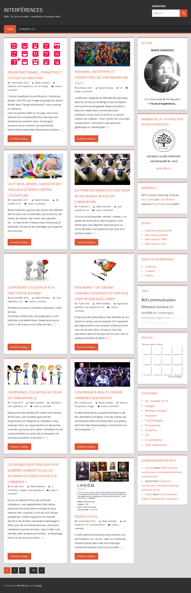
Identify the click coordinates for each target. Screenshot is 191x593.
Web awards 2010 (155, 243)
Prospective (80, 406)
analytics (151, 430)
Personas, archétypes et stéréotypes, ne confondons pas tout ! (101, 77)
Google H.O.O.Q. (86, 516)
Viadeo (149, 275)
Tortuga (37, 585)
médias (167, 317)
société (146, 312)
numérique (147, 317)
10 (33, 570)
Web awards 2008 (155, 239)
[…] (61, 129)
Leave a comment (83, 91)
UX (35, 86)
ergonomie (122, 303)
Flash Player (159, 204)
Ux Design (43, 86)
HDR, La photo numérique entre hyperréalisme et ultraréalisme (161, 472)
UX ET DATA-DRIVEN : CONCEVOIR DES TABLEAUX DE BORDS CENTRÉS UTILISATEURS (35, 189)
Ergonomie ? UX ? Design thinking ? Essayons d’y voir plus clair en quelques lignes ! (101, 293)
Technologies (154, 420)
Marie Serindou (42, 82)
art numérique (163, 313)
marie (148, 494)
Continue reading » (19, 138)
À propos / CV (27, 29)
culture (144, 322)
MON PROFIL (163, 168)
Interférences (23, 10)
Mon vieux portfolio (156, 235)
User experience (25, 86)
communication (162, 300)
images (153, 322)
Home (10, 29)
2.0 (149, 322)
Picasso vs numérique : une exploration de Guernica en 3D (160, 485)
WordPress (23, 585)
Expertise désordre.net (158, 230)
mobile (159, 322)
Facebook (150, 266)
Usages (90, 406)
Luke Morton (166, 199)
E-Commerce (177, 318)
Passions (151, 415)
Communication (97, 524)
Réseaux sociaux (154, 306)
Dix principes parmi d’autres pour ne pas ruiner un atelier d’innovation (102, 196)
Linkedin (150, 271)
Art (144, 300)
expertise (12, 86)
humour (123, 402)
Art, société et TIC (157, 401)
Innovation (56, 402)
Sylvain (149, 467)
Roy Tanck (147, 199)
